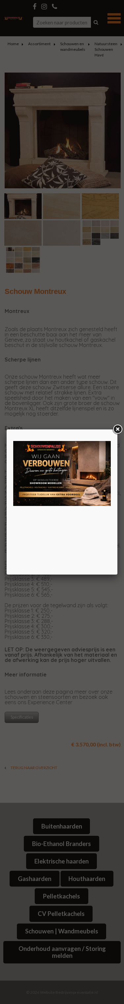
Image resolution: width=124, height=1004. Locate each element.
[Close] (117, 429)
